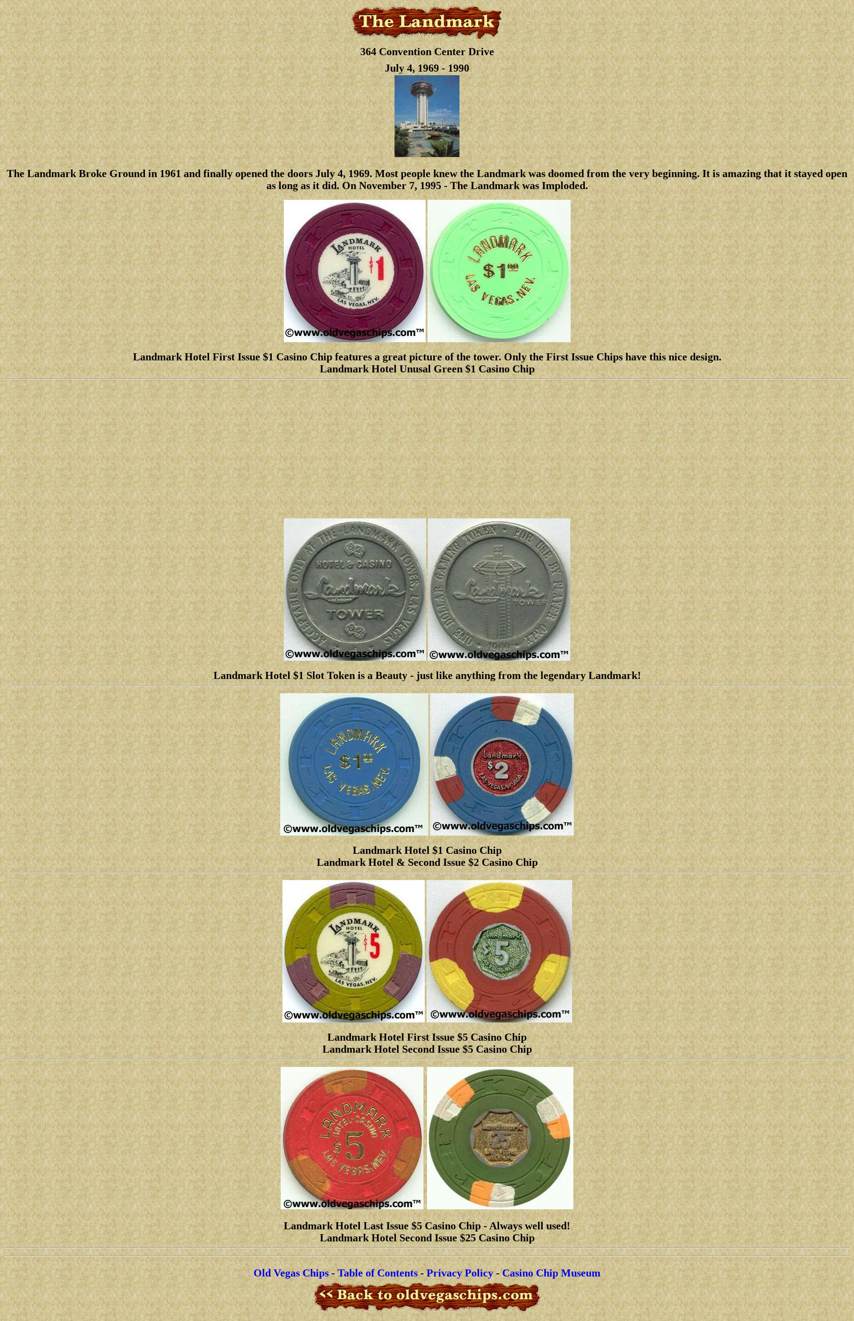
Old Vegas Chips (291, 1273)
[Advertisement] (427, 449)
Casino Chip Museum (551, 1273)
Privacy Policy (460, 1273)
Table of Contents (378, 1273)
